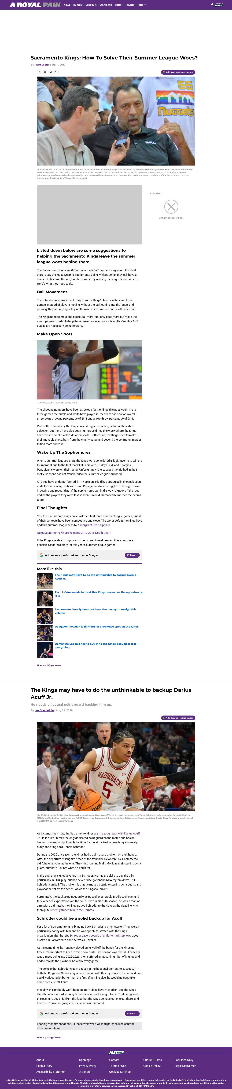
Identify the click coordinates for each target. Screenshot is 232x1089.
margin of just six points (95, 525)
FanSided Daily (184, 1060)
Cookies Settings (120, 1071)
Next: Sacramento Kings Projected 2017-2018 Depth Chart (73, 532)
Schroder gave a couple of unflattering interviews (100, 935)
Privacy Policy (87, 1065)
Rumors (77, 4)
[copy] (56, 72)
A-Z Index (85, 1071)
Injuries (130, 4)
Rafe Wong (42, 64)
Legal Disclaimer (185, 1065)
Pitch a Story (44, 1065)
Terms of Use (117, 1065)
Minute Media (20, 1080)
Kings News (54, 665)
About (40, 1060)
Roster (118, 4)
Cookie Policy (151, 1065)
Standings (106, 4)
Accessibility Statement (51, 1071)
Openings (85, 1060)
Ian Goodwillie (44, 710)
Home (40, 665)
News (67, 4)
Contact (114, 1060)
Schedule (91, 4)
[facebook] (212, 4)
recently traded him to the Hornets (72, 910)
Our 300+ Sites (152, 1060)
